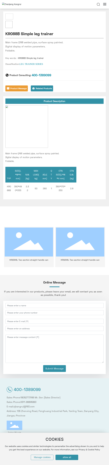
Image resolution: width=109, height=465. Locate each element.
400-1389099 (41, 75)
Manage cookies (42, 457)
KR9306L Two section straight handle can (29, 260)
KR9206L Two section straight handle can (80, 260)
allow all (67, 457)
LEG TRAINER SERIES (31, 64)
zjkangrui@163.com (24, 406)
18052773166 (27, 397)
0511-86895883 (28, 402)
